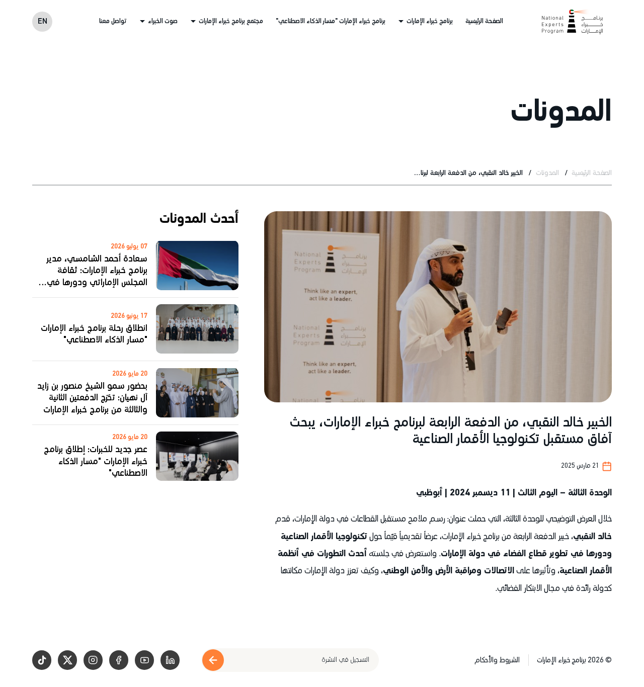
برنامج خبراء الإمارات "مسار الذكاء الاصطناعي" (330, 21)
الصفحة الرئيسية (484, 21)
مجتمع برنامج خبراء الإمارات (231, 21)
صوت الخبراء (163, 21)
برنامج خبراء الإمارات (430, 21)
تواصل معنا (113, 21)
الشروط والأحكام (497, 660)
